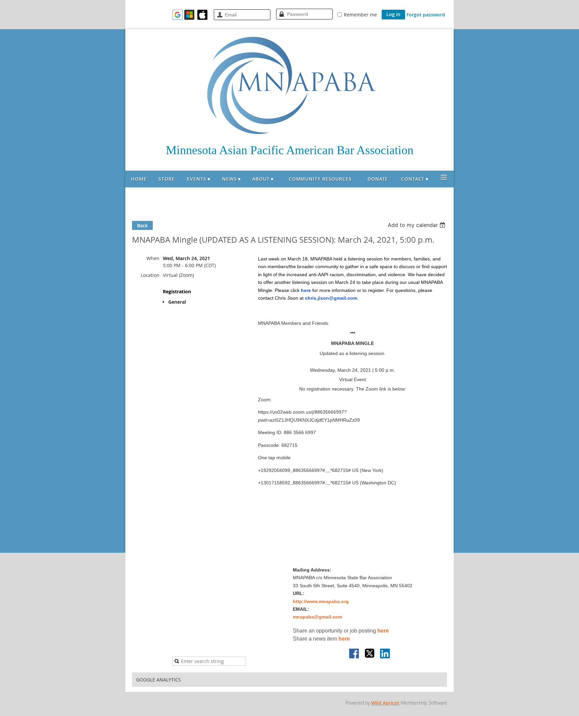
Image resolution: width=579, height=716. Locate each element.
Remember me (360, 14)
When (152, 258)
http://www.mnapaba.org (321, 601)
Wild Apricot (385, 703)
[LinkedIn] (385, 654)
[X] (370, 654)
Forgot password (425, 14)
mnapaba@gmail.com (317, 616)
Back (142, 225)
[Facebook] (354, 654)
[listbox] (417, 225)
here (383, 631)
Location (150, 275)
